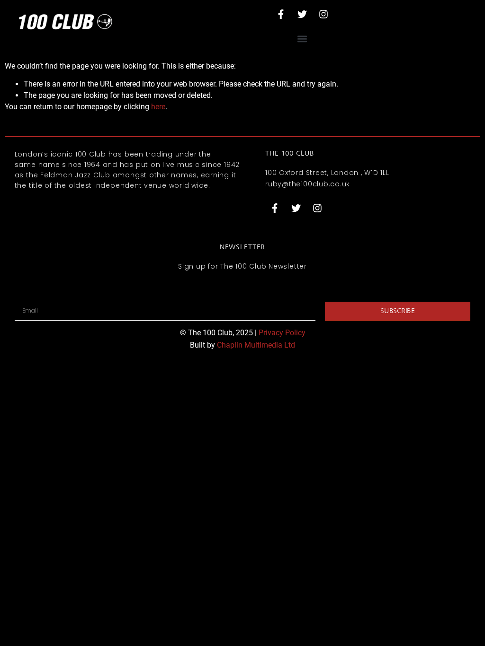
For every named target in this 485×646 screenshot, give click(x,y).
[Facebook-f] (280, 14)
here (158, 106)
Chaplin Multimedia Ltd (256, 344)
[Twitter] (302, 14)
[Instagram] (323, 14)
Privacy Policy (282, 332)
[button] (302, 38)
